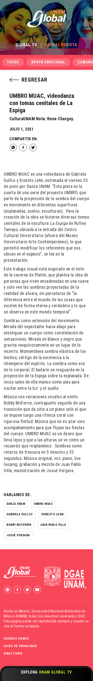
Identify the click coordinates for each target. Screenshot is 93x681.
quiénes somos (16, 638)
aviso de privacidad (20, 646)
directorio (13, 653)
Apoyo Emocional (48, 62)
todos (13, 62)
